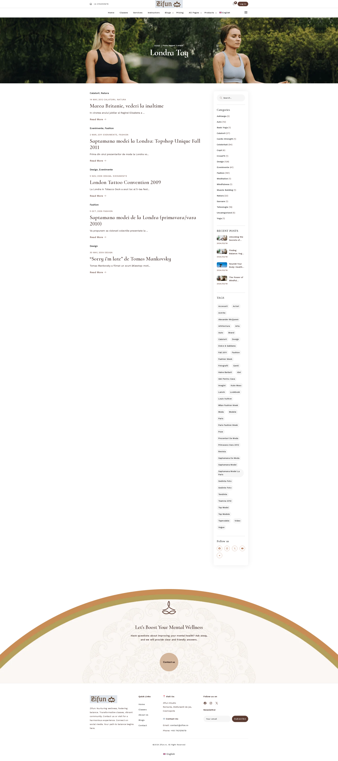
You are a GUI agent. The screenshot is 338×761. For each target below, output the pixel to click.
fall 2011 (222, 352)
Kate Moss (236, 385)
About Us (143, 715)
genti (236, 366)
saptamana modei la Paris (229, 473)
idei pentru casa (226, 379)
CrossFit (221, 156)
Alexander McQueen (228, 319)
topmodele (223, 521)
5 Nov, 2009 (96, 176)
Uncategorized (224, 212)
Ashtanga (221, 116)
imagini (222, 385)
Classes (143, 709)
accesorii (223, 306)
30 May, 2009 (97, 252)
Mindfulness (223, 184)
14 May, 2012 (96, 99)
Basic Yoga (222, 127)
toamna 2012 (225, 501)
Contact (143, 725)
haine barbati (225, 372)
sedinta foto (224, 481)
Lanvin (221, 392)
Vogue (221, 527)
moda (221, 412)
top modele (224, 514)
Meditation (222, 178)
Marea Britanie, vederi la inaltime (127, 106)
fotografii (223, 366)
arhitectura (224, 326)
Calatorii (95, 93)
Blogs (142, 720)
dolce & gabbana (227, 346)
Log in (243, 4)
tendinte (222, 494)
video (237, 521)
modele (232, 412)
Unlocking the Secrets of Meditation (236, 239)
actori (236, 306)
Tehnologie (222, 207)
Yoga (219, 218)
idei (239, 372)
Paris (220, 418)
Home (142, 704)
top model (223, 507)
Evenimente (97, 128)
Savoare (221, 201)
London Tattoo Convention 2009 (125, 182)
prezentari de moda (228, 438)
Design (94, 169)
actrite (222, 313)
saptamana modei (227, 465)
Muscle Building (225, 190)
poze (220, 432)
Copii (219, 150)
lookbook (235, 392)
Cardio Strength (225, 139)
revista (222, 451)
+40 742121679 (178, 730)
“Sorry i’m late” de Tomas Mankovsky (130, 259)
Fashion (109, 128)
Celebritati (222, 144)
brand (231, 333)
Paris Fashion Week (228, 425)
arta (237, 326)
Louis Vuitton (225, 399)
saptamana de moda (229, 458)
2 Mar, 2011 (96, 134)
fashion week (225, 359)
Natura (105, 93)
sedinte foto (224, 488)
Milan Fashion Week (228, 405)
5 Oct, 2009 (96, 211)
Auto (219, 122)
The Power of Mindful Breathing (236, 279)
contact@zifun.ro (179, 725)
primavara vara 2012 (228, 445)
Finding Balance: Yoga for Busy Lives (236, 252)
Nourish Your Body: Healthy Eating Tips (236, 266)
